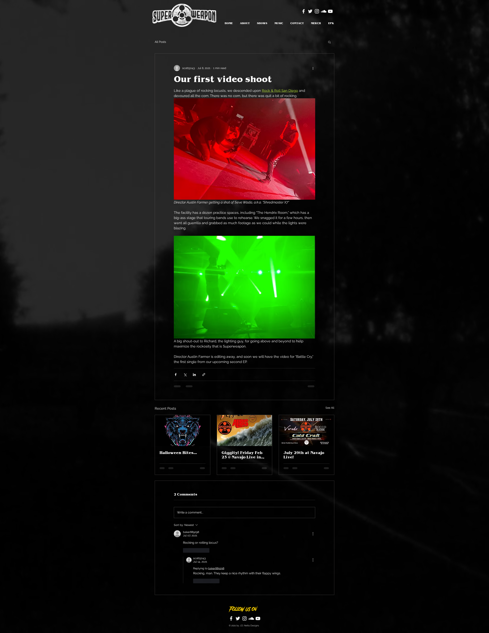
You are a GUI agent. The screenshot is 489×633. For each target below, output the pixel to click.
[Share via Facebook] (175, 374)
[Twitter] (310, 11)
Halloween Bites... (178, 453)
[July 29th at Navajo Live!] (306, 430)
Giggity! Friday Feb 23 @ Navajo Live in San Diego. (242, 455)
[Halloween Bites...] (182, 430)
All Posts (160, 42)
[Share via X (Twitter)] (185, 374)
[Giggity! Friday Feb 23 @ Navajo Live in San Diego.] (244, 430)
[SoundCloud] (323, 11)
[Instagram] (317, 11)
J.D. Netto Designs (249, 565)
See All (329, 407)
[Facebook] (303, 11)
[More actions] (313, 68)
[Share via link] (204, 374)
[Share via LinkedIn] (194, 374)
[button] (329, 41)
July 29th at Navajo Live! (303, 455)
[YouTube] (330, 11)
